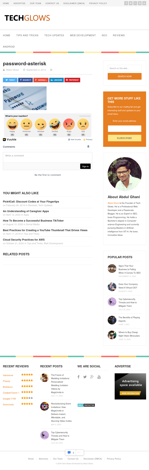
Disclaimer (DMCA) (74, 3)
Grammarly (8, 404)
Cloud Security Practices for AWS (24, 239)
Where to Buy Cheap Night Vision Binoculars (129, 334)
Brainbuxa (8, 386)
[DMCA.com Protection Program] (86, 405)
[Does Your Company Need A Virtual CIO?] (112, 286)
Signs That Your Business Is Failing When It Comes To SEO (130, 269)
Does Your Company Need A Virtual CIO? (128, 286)
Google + (42, 80)
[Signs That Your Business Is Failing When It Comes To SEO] (112, 268)
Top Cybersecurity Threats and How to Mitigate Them (128, 302)
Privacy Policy (98, 3)
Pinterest (74, 80)
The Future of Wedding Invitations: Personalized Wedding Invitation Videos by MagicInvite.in (60, 383)
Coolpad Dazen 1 (11, 392)
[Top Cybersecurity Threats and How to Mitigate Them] (112, 301)
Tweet (12, 80)
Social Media (33, 224)
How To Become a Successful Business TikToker (33, 220)
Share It (27, 80)
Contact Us (52, 3)
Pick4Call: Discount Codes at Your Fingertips (31, 201)
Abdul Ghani (113, 202)
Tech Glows (66, 463)
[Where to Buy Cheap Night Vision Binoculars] (112, 335)
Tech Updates (54, 35)
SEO (104, 35)
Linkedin (58, 80)
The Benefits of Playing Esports (129, 319)
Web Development (83, 35)
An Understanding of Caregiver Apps (26, 211)
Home (6, 3)
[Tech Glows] (27, 18)
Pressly (6, 380)
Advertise (20, 3)
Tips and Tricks (27, 35)
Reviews (119, 35)
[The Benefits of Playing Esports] (112, 320)
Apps (26, 214)
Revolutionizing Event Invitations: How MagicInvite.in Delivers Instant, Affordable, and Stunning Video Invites (61, 412)
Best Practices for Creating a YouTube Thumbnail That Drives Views (45, 230)
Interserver (8, 375)
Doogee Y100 (9, 398)
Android (9, 46)
